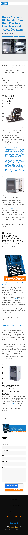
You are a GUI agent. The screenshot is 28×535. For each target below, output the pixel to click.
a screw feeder (15, 299)
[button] (26, 3)
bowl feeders (8, 166)
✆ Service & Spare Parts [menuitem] (11, 0)
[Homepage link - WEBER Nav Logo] (14, 524)
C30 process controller (17, 209)
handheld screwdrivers (10, 403)
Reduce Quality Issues (19, 36)
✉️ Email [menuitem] (19, 0)
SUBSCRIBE (13, 499)
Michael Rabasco (8, 33)
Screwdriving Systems (8, 36)
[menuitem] (14, 527)
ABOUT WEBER (13, 505)
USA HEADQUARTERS (13, 512)
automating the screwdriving (9, 75)
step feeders (16, 166)
